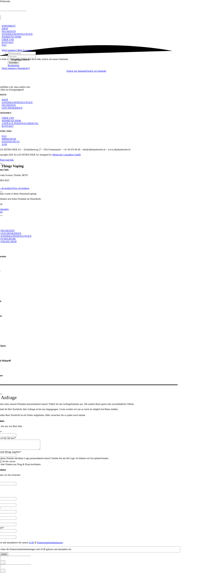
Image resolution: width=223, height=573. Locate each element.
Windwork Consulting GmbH (66, 154)
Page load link (7, 160)
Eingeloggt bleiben (20, 59)
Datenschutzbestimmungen (50, 542)
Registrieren (13, 65)
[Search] (2, 562)
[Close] (1, 163)
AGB (31, 542)
